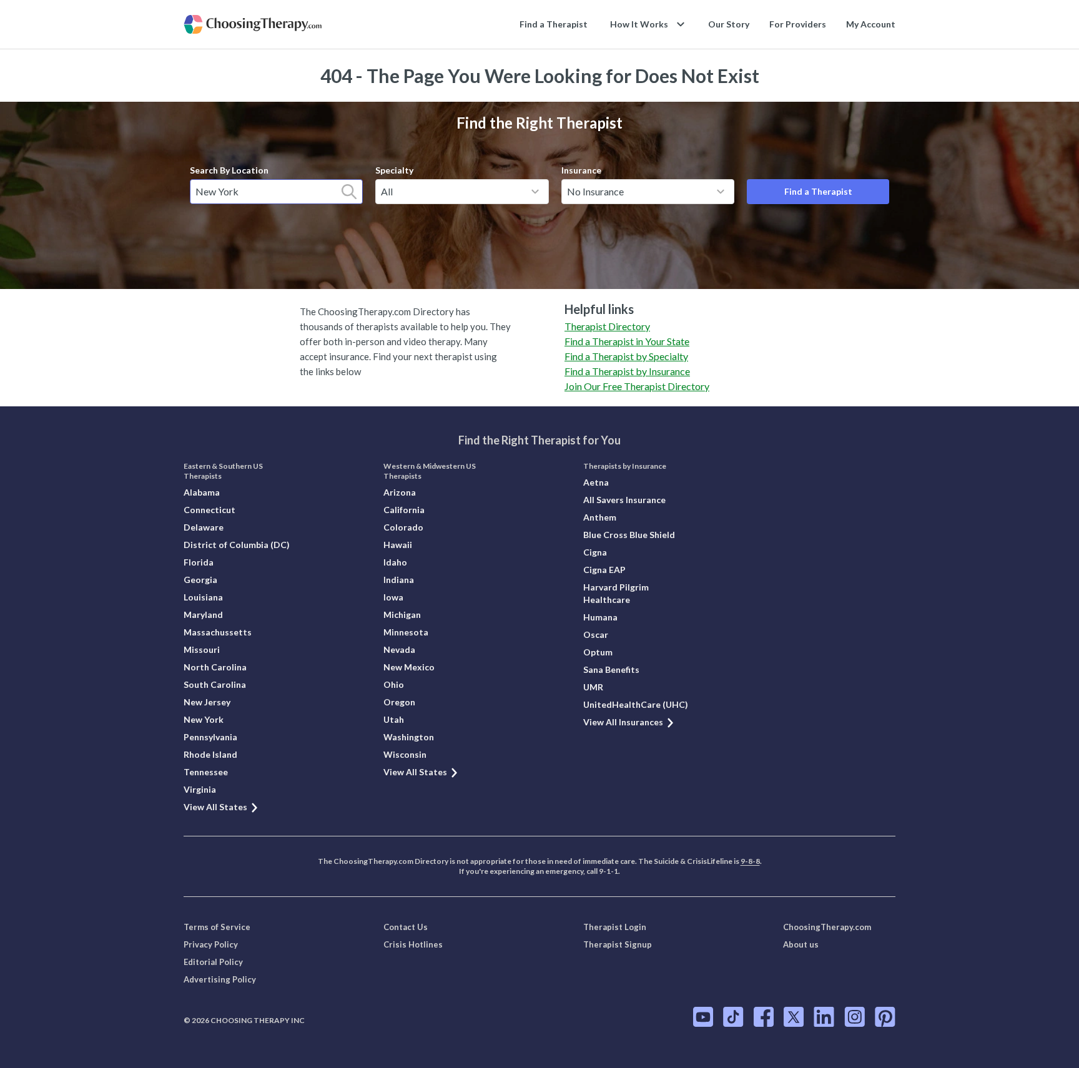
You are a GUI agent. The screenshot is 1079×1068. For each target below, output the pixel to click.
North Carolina (215, 667)
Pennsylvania (210, 737)
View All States (215, 806)
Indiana (398, 579)
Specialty (394, 170)
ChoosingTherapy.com (827, 927)
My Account (870, 24)
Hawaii (397, 544)
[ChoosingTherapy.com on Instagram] (854, 1017)
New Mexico (409, 667)
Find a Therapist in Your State (626, 341)
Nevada (399, 649)
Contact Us (405, 927)
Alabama (202, 492)
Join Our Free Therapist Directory (636, 386)
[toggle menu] (535, 191)
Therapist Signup (617, 944)
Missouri (202, 649)
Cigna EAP (604, 569)
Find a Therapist (554, 24)
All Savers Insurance (624, 499)
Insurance (581, 170)
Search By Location (229, 170)
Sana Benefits (611, 669)
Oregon (399, 702)
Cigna (595, 552)
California (404, 509)
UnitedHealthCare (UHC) (635, 704)
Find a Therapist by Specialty (626, 356)
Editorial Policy (213, 962)
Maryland (203, 614)
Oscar (595, 634)
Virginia (200, 789)
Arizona (399, 492)
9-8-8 (750, 861)
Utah (393, 719)
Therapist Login (614, 927)
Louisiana (203, 597)
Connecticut (209, 509)
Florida (199, 562)
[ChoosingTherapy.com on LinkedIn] (824, 1017)
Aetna (596, 482)
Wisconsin (404, 754)
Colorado (403, 527)
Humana (600, 617)
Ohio (393, 684)
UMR (593, 687)
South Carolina (215, 684)
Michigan (402, 614)
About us (801, 944)
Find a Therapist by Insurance (627, 371)
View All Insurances (623, 722)
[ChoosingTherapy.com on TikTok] (733, 1017)
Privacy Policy (211, 944)
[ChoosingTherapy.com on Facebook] (764, 1017)
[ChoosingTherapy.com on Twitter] (794, 1017)
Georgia (200, 579)
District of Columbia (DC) (237, 544)
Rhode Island (210, 754)
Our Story (728, 24)
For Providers (797, 24)
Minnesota (405, 632)
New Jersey (207, 702)
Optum (598, 652)
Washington (408, 737)
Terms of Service (217, 927)
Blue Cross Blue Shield (629, 534)
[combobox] (276, 191)
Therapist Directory (607, 326)
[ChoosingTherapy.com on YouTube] (703, 1017)
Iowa (393, 597)
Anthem (599, 517)
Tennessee (206, 772)
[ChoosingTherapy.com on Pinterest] (885, 1017)
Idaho (395, 562)
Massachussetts (218, 632)
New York (204, 719)
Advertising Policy (220, 979)
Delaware (204, 527)
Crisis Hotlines (413, 944)
